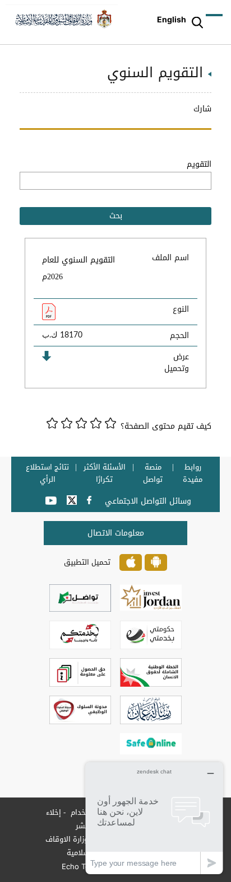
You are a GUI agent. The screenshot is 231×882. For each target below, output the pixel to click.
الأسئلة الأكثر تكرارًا (105, 473)
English (171, 19)
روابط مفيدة (192, 473)
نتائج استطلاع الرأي (47, 473)
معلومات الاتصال (115, 533)
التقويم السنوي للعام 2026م (78, 268)
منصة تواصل (153, 473)
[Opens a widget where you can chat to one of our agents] (154, 818)
